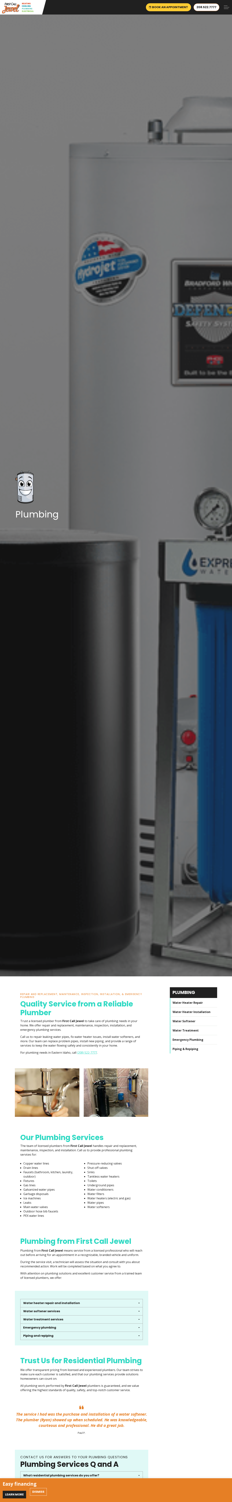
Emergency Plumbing (188, 1039)
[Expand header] (226, 7)
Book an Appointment (170, 7)
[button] (47, 1092)
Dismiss (38, 1492)
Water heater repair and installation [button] (51, 1303)
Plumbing (184, 992)
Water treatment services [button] (43, 1319)
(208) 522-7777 (87, 1053)
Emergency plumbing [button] (39, 1327)
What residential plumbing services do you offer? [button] (61, 1475)
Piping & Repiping (185, 1049)
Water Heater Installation (191, 1012)
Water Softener (184, 1021)
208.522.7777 (206, 7)
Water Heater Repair (188, 1002)
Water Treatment (186, 1030)
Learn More (14, 1494)
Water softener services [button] (41, 1311)
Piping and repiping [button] (38, 1336)
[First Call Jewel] (18, 8)
